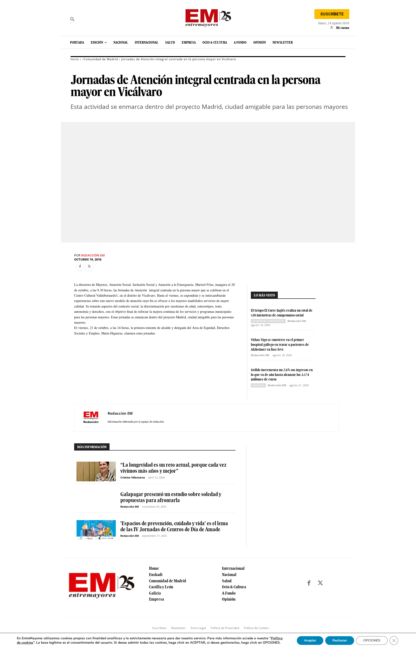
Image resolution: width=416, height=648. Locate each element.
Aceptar (310, 640)
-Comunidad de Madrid (100, 59)
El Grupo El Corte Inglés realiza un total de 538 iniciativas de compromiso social (281, 312)
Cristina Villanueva (132, 477)
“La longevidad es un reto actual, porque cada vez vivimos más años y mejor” (173, 468)
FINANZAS (258, 385)
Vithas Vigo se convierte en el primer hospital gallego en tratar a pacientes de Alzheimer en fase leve (280, 344)
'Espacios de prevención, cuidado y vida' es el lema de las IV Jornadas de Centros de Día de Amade (174, 526)
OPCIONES (371, 640)
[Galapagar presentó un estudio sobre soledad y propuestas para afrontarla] (96, 501)
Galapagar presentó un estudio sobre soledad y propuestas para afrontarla (170, 497)
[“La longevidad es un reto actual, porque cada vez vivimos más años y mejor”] (96, 471)
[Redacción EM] (91, 417)
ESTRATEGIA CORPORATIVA (268, 321)
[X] (89, 266)
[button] (72, 19)
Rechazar (339, 640)
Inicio (75, 59)
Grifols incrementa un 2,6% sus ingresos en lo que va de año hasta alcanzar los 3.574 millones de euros (282, 374)
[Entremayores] (208, 17)
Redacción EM (93, 255)
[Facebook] (80, 266)
